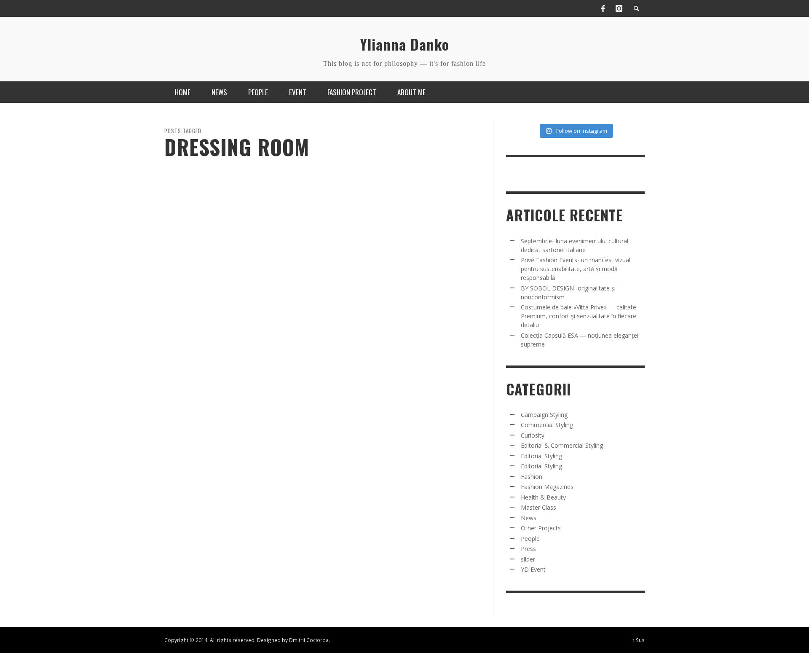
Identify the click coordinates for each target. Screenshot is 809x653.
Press (528, 549)
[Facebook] (603, 8)
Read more (174, 411)
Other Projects (541, 528)
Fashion (172, 321)
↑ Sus (638, 640)
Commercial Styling (547, 425)
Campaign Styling (544, 415)
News (528, 518)
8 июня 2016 (209, 357)
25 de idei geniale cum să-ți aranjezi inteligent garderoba (236, 340)
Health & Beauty (543, 497)
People (530, 539)
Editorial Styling (541, 456)
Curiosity (532, 435)
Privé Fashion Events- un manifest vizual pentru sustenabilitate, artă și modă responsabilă (575, 269)
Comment (306, 411)
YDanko (180, 357)
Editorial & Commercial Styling (562, 445)
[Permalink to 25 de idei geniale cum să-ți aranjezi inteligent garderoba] (240, 265)
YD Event (533, 569)
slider (528, 559)
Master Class (538, 507)
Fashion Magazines (547, 487)
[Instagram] (619, 8)
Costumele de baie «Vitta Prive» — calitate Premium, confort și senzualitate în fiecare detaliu (578, 316)
